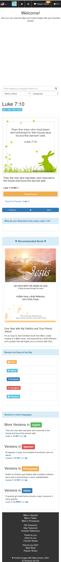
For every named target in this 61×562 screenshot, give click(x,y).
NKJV (19, 109)
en (6, 4)
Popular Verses (30, 550)
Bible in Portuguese (30, 520)
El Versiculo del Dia (30, 560)
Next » (49, 210)
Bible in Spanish (30, 515)
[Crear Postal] (27, 502)
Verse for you (30, 537)
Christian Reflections (30, 530)
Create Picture (30, 194)
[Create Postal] (25, 436)
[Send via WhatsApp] (18, 188)
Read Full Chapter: (17, 201)
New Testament (31, 527)
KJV (4, 109)
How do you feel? (30, 545)
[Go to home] (30, 210)
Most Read (30, 547)
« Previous (12, 210)
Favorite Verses (31, 540)
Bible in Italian (30, 518)
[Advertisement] (30, 54)
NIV (14, 109)
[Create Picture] (26, 458)
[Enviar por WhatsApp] (23, 502)
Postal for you (30, 535)
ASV (9, 109)
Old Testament (30, 525)
